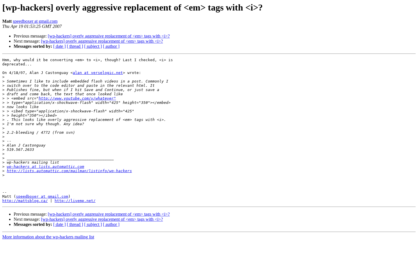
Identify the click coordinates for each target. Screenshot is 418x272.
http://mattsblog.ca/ (25, 201)
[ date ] (59, 46)
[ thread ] (75, 46)
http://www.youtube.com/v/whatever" (77, 98)
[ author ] (111, 46)
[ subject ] (93, 46)
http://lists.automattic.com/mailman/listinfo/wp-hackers (69, 171)
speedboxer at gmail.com (35, 21)
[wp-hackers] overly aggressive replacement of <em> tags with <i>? (109, 36)
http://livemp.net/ (75, 201)
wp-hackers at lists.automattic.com (45, 166)
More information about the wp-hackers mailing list (48, 236)
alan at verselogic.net (98, 73)
